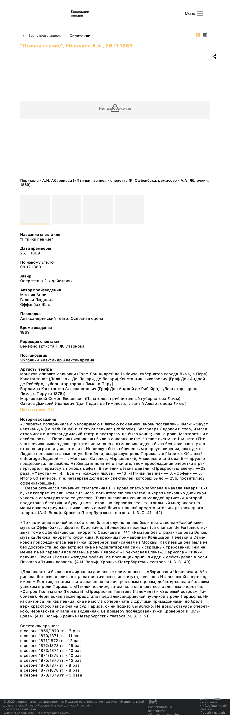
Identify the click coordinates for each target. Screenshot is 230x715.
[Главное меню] (200, 13)
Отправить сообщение (210, 700)
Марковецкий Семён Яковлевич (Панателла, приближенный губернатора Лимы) (100, 398)
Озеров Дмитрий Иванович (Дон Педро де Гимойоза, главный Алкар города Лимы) (103, 403)
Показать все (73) (37, 409)
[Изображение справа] (197, 35)
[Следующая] (204, 209)
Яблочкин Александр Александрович (57, 360)
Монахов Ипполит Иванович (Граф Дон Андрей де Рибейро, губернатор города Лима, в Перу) (114, 374)
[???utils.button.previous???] (25, 209)
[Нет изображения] (35, 209)
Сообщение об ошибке (213, 707)
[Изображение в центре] (204, 35)
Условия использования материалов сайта (36, 713)
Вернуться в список (44, 35)
